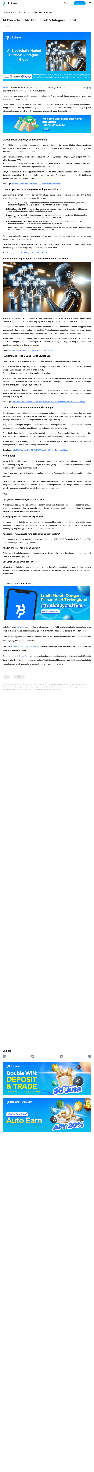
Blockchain (19, 677)
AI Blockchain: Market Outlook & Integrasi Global (36, 12)
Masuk (67, 3)
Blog (15, 12)
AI (6, 677)
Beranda (6, 12)
